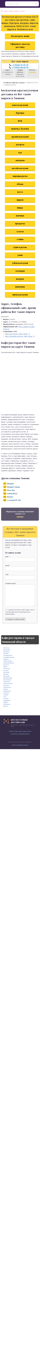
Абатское (6, 648)
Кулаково (6, 672)
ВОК (20, 120)
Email (7, 565)
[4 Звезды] (34, 72)
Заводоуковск (7, 661)
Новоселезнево (8, 683)
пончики (20, 215)
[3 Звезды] (32, 72)
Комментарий (10, 583)
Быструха (6, 652)
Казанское (6, 668)
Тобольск (6, 693)
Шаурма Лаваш (13, 487)
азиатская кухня (20, 105)
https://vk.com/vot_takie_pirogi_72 (17, 334)
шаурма (20, 278)
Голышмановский (8, 657)
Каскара (6, 670)
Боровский (6, 650)
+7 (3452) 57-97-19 (20, 65)
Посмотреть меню (20, 36)
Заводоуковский (8, 663)
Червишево (6, 700)
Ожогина (6, 685)
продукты (20, 223)
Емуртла (6, 659)
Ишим (5, 667)
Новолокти (6, 682)
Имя (7, 556)
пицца (20, 207)
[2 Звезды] (31, 72)
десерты (20, 144)
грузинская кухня (20, 136)
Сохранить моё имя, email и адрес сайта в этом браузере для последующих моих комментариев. (20, 612)
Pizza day (11, 490)
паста (20, 191)
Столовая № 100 (14, 500)
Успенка (6, 699)
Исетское (6, 665)
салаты (20, 231)
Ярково (5, 706)
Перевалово (7, 691)
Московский (7, 680)
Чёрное (5, 702)
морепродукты (20, 176)
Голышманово (7, 655)
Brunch (10, 497)
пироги (20, 199)
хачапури (20, 270)
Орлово (5, 689)
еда (20, 152)
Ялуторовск (6, 704)
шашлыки (20, 286)
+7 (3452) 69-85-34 (20, 67)
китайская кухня (20, 168)
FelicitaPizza (12, 493)
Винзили (6, 653)
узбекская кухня (20, 263)
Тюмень (5, 695)
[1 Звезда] (30, 72)
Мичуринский (7, 678)
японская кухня (20, 294)
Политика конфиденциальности (20, 745)
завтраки (20, 160)
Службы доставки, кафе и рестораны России (20, 731)
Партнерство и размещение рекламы (20, 734)
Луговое (5, 674)
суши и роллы (20, 247)
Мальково (6, 676)
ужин (20, 255)
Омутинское (7, 687)
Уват (4, 697)
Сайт (7, 574)
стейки (20, 239)
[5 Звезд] (35, 72)
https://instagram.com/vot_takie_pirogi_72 (20, 336)
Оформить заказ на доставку (20, 45)
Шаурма (10, 483)
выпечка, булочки (20, 128)
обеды (20, 184)
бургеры (20, 112)
